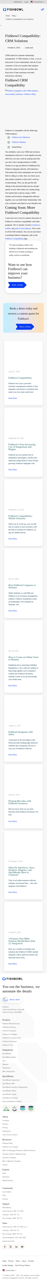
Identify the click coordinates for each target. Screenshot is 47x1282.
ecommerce (35, 225)
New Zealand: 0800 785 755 (12, 1218)
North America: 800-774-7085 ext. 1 (15, 1227)
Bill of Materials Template (11, 1161)
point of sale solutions (23, 228)
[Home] (13, 9)
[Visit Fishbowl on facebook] (4, 1246)
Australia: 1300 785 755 (10, 1215)
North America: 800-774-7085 (13, 1211)
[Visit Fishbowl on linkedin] (16, 1246)
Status (4, 1261)
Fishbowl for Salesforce (21, 137)
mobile (7, 228)
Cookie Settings (7, 1265)
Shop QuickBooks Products (11, 1101)
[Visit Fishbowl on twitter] (10, 1246)
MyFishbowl (18, 2)
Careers (5, 1165)
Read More (12, 398)
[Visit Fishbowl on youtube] (22, 1246)
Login (26, 2)
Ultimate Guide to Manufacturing (14, 1154)
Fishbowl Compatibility (14, 239)
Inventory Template (9, 1157)
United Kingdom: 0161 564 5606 (14, 1237)
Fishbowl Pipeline (19, 142)
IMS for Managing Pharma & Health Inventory (18, 1150)
